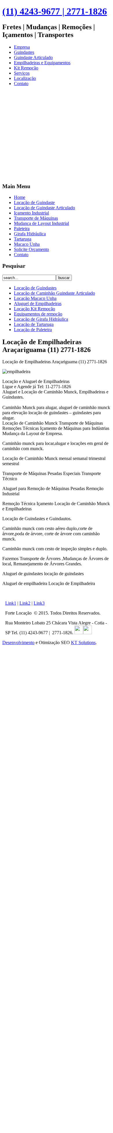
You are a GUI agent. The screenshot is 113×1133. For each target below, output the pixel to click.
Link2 (24, 603)
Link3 (39, 603)
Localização (25, 78)
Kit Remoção (26, 67)
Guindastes (24, 52)
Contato (21, 83)
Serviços (22, 73)
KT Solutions (83, 642)
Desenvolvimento (18, 642)
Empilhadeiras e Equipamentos (42, 62)
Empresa (22, 47)
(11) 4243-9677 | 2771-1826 (54, 11)
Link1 (10, 603)
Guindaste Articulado (33, 57)
